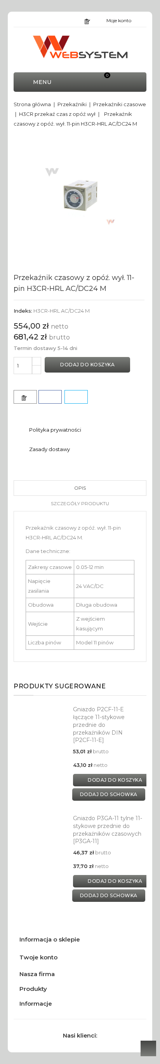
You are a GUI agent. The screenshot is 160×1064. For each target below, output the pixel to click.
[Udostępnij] (50, 396)
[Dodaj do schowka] (25, 396)
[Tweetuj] (76, 396)
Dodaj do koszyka (87, 365)
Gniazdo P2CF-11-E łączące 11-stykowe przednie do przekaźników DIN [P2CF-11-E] (99, 725)
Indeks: (23, 311)
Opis (80, 488)
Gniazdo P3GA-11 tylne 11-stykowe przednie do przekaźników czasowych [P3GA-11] (107, 830)
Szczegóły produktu (80, 503)
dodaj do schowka (108, 794)
